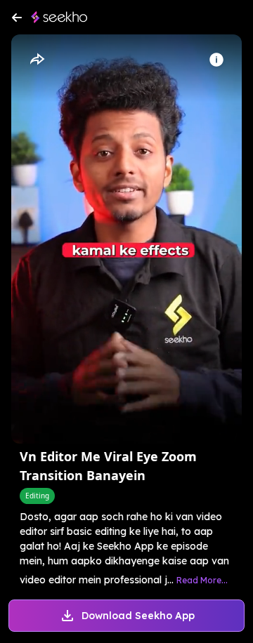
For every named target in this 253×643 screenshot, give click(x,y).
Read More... (202, 580)
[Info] (216, 60)
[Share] (36, 60)
